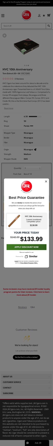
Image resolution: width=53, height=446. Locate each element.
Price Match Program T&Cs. (29, 263)
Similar (20, 203)
